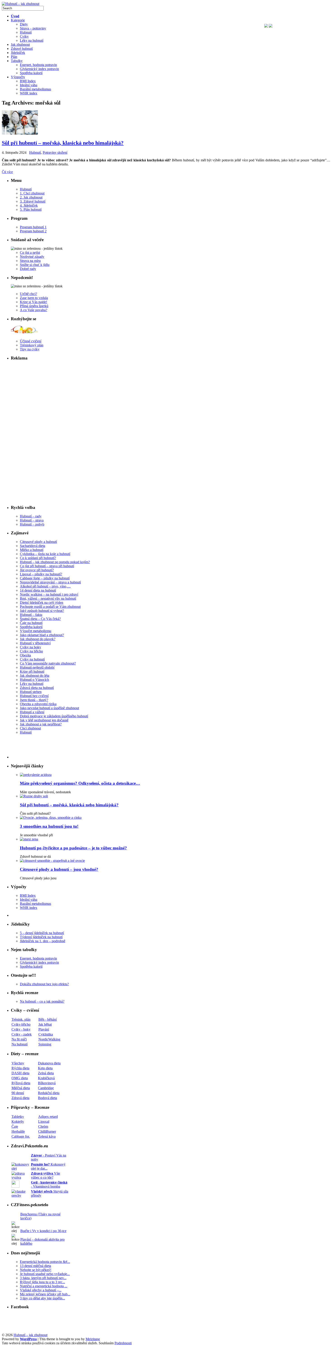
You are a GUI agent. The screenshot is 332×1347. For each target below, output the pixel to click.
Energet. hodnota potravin (38, 958)
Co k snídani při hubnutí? (38, 558)
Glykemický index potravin (39, 962)
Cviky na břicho (31, 651)
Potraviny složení (55, 152)
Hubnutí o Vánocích (34, 680)
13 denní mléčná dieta (35, 1266)
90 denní (18, 1093)
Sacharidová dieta (32, 546)
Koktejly (18, 1121)
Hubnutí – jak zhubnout (30, 1335)
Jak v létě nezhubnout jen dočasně (44, 720)
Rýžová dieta (21, 1083)
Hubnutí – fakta (31, 615)
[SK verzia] (266, 26)
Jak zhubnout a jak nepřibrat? (41, 724)
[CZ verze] (270, 26)
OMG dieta (20, 1078)
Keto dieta (45, 1068)
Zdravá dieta (20, 1098)
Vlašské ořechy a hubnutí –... (40, 1290)
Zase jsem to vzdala (34, 298)
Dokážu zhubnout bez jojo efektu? (44, 984)
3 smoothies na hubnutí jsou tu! (49, 826)
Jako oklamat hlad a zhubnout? (42, 635)
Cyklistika (45, 1034)
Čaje (15, 1126)
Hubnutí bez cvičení (34, 696)
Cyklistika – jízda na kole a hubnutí (45, 554)
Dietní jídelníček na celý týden (41, 602)
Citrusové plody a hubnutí (38, 542)
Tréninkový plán (31, 345)
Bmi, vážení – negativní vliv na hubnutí (48, 598)
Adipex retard (48, 1116)
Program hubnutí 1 (33, 227)
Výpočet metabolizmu (35, 631)
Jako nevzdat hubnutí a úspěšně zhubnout (49, 708)
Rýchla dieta (20, 1068)
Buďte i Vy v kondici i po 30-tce (43, 1231)
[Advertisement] (33, 78)
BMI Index (28, 895)
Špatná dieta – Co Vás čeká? (40, 619)
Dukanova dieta (49, 1063)
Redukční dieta (48, 1093)
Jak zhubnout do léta (34, 675)
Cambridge (46, 1088)
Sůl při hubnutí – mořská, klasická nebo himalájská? (63, 143)
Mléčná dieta (21, 1088)
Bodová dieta (47, 1098)
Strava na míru (30, 261)
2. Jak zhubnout (31, 197)
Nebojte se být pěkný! (35, 1270)
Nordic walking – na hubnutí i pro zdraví (49, 594)
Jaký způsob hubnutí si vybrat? (42, 611)
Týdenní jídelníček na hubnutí (41, 937)
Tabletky (18, 1116)
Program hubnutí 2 (33, 231)
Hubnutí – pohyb (32, 524)
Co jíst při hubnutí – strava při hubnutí (47, 566)
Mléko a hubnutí (31, 550)
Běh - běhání (47, 1019)
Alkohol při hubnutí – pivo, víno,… (45, 586)
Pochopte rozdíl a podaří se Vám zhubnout (50, 606)
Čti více (7, 172)
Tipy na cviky (30, 349)
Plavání (43, 1029)
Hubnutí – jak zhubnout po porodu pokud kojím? (55, 562)
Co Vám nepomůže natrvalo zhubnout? (48, 663)
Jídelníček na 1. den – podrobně (42, 941)
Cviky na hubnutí (32, 659)
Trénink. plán (21, 1019)
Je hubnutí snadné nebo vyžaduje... (45, 1274)
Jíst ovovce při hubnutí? (37, 570)
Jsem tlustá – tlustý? (34, 700)
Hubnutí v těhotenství (35, 643)
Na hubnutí (20, 1044)
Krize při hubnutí (32, 671)
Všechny (18, 1063)
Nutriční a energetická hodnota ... (43, 1286)
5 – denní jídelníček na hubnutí (42, 933)
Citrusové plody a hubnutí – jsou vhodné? (59, 869)
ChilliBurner (47, 1131)
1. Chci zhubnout (32, 193)
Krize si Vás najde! (33, 302)
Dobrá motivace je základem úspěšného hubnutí (54, 716)
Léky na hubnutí (31, 684)
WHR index (28, 908)
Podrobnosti (123, 1343)
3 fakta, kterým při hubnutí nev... (43, 1278)
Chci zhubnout (30, 728)
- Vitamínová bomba (49, 1184)
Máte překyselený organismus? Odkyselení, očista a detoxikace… (80, 783)
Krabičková (46, 1078)
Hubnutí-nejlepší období (37, 667)
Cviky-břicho (21, 1024)
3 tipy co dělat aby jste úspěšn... (42, 1298)
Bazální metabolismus (35, 904)
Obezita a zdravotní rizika (38, 704)
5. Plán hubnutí (31, 209)
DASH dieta (20, 1073)
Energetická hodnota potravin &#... (45, 1262)
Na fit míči (19, 1039)
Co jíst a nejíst (30, 252)
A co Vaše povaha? (33, 310)
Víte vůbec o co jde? (45, 1175)
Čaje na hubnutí (31, 623)
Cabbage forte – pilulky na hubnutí (45, 578)
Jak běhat (45, 1024)
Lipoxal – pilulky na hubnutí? (41, 574)
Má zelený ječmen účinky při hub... (45, 1294)
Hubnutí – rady (31, 516)
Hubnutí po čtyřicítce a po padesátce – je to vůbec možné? (73, 848)
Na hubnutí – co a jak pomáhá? (42, 1001)
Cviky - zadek (22, 1034)
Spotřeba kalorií (31, 627)
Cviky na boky (30, 647)
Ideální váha (28, 899)
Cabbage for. (21, 1136)
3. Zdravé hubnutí (32, 201)
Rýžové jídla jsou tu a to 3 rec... (42, 1282)
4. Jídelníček (29, 205)
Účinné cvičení (30, 341)
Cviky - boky (21, 1029)
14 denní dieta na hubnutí (38, 590)
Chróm (43, 1126)
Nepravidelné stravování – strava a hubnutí (50, 582)
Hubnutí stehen (31, 692)
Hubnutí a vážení (32, 712)
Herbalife (18, 1131)
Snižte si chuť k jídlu (34, 265)
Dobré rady (28, 269)
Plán (14, 57)
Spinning (44, 1044)
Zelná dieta (46, 1073)
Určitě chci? (28, 294)
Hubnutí (35, 152)
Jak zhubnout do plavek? (37, 639)
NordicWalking (49, 1039)
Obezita (25, 655)
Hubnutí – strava (32, 520)
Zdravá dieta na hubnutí (37, 688)
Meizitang (93, 1339)
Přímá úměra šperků (34, 306)
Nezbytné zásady (32, 256)
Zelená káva (47, 1136)
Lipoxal (43, 1121)
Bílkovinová (47, 1083)
